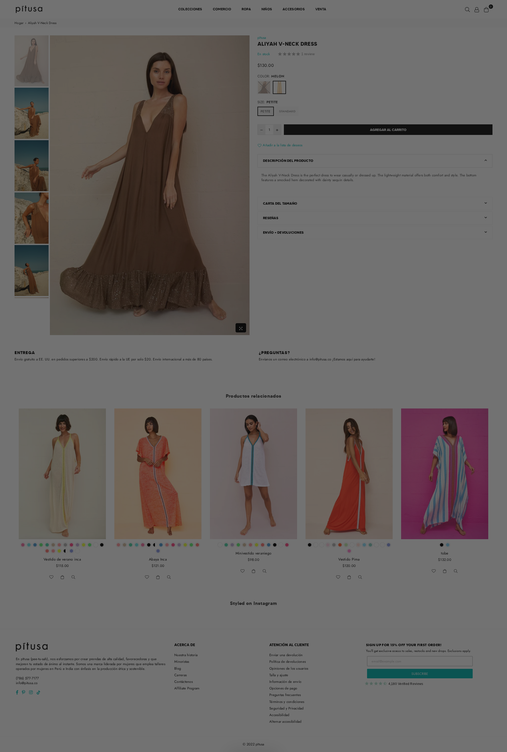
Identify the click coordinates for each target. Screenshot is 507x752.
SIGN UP (253, 406)
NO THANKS (253, 419)
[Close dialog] (308, 308)
